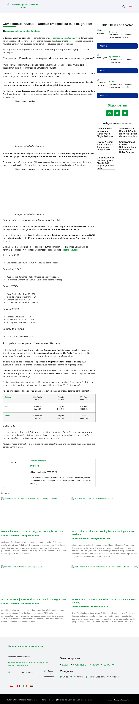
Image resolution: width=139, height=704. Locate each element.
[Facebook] (109, 113)
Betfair (7, 416)
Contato (88, 700)
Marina (34, 465)
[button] (123, 6)
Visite (103, 46)
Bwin (7, 406)
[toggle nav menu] (130, 6)
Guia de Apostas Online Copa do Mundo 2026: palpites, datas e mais (105, 163)
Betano (8, 397)
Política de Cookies (66, 700)
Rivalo (95, 665)
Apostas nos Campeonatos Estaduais (22, 31)
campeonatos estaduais (64, 38)
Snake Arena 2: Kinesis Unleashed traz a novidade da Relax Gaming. (128, 147)
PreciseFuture (126, 700)
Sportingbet (114, 57)
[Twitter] (117, 113)
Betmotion (109, 665)
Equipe (80, 700)
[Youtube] (125, 113)
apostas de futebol (70, 249)
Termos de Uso (49, 700)
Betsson (113, 32)
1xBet (65, 665)
